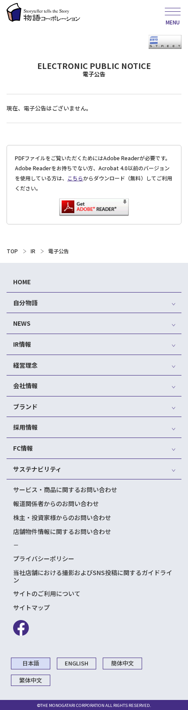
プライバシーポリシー (43, 558)
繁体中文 (30, 680)
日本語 (30, 663)
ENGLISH (76, 663)
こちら (75, 178)
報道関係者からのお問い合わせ (56, 503)
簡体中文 (122, 663)
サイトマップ (31, 607)
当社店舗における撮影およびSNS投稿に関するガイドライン (92, 576)
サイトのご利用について (46, 593)
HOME (22, 281)
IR (33, 251)
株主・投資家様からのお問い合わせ (62, 517)
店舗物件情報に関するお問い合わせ (62, 531)
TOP (12, 251)
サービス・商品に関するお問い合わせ (65, 489)
